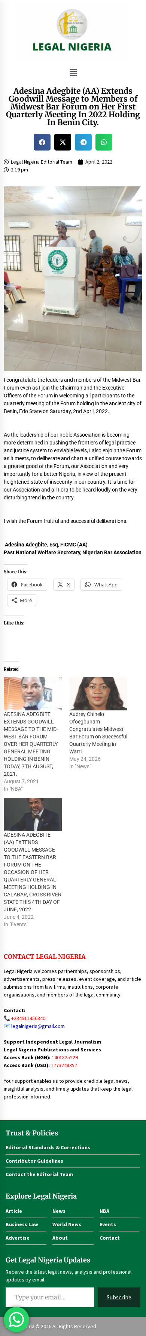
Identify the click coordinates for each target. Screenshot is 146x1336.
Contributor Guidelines (34, 1160)
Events (108, 1224)
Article (14, 1211)
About (60, 1237)
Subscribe (119, 1297)
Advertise (18, 1237)
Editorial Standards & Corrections (48, 1147)
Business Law (22, 1224)
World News (66, 1224)
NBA (104, 1211)
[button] (73, 73)
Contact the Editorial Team (39, 1174)
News (59, 1211)
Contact (110, 1237)
